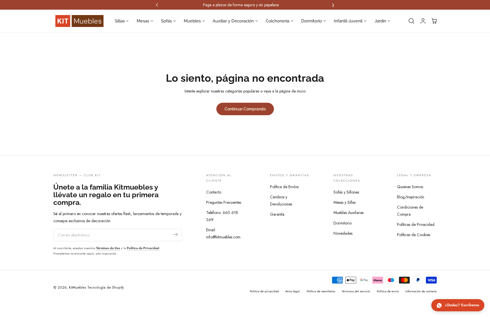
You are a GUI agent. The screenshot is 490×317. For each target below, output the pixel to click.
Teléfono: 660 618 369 (222, 216)
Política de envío (388, 291)
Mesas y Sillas (344, 202)
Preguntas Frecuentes (223, 202)
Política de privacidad (264, 291)
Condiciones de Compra (410, 210)
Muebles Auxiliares (348, 213)
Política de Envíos (284, 187)
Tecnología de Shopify (105, 287)
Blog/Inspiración (410, 197)
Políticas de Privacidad (415, 224)
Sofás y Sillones (346, 192)
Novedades (342, 233)
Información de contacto (421, 291)
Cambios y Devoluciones (281, 200)
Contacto (213, 192)
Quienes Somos (410, 187)
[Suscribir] (175, 234)
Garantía (277, 214)
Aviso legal (292, 291)
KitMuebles (77, 287)
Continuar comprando (245, 108)
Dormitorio (342, 223)
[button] (411, 21)
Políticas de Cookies (413, 235)
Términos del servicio (356, 291)
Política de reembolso (321, 291)
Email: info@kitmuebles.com (223, 233)
